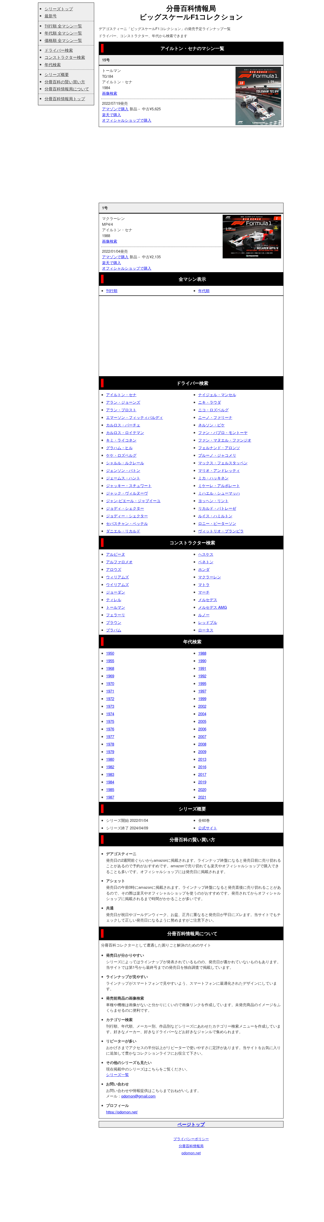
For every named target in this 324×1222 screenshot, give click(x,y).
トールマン (115, 607)
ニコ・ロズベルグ (213, 409)
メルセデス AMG (212, 607)
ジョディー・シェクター (127, 515)
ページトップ (191, 1124)
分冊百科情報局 (191, 1145)
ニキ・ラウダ (209, 402)
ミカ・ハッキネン (213, 477)
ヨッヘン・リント (213, 500)
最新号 (51, 16)
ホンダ (204, 569)
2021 (202, 797)
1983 (110, 774)
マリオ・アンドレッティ (219, 470)
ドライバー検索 (59, 50)
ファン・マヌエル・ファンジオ (224, 440)
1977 (110, 736)
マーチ (204, 592)
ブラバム (113, 629)
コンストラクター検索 (65, 57)
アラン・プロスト (121, 409)
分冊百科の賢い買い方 (65, 82)
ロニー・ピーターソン (217, 523)
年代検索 (53, 64)
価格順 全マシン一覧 (63, 40)
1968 (110, 668)
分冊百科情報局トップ (65, 98)
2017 (202, 774)
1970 (110, 683)
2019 (202, 781)
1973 (110, 706)
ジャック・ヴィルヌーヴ (127, 493)
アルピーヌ (115, 554)
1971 (110, 691)
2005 (202, 721)
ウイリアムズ (117, 584)
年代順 (204, 290)
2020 (202, 789)
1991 (202, 668)
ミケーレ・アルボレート (219, 485)
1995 (202, 683)
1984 (110, 781)
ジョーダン (115, 592)
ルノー (204, 614)
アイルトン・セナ (121, 394)
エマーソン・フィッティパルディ (134, 417)
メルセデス (207, 599)
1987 (110, 797)
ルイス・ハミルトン (215, 515)
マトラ (204, 584)
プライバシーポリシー (191, 1138)
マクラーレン (209, 576)
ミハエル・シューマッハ (219, 493)
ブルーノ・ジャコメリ (217, 455)
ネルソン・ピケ (211, 424)
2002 (202, 706)
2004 (202, 713)
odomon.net (191, 1152)
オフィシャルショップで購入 (126, 120)
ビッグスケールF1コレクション (191, 17)
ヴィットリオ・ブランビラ (221, 530)
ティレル (113, 599)
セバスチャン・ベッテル (127, 523)
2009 (202, 751)
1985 (110, 789)
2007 (202, 736)
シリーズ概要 (57, 74)
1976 (110, 728)
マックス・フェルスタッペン (223, 462)
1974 (110, 713)
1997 (202, 691)
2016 (202, 766)
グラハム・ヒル (119, 447)
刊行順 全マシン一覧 (63, 26)
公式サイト (207, 827)
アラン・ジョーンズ (123, 402)
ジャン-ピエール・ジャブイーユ (133, 500)
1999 (202, 698)
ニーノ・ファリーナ (215, 417)
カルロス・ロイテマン (125, 432)
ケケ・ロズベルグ (121, 455)
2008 (202, 744)
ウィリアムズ (117, 576)
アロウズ (113, 569)
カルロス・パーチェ (123, 424)
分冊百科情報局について (67, 89)
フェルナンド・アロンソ (219, 447)
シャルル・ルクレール (125, 462)
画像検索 (109, 93)
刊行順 (111, 290)
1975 (110, 721)
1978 (110, 744)
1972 (110, 698)
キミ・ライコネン (121, 440)
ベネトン (205, 561)
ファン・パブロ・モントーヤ (223, 432)
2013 (202, 759)
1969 (110, 675)
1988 (202, 653)
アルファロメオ (119, 561)
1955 (110, 660)
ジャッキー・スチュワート (129, 485)
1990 (202, 660)
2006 (202, 728)
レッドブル (207, 622)
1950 (110, 653)
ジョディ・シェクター (125, 508)
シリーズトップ (59, 9)
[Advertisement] (191, 165)
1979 (110, 751)
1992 (202, 675)
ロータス (205, 629)
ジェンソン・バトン (123, 470)
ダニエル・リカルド (123, 530)
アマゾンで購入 (115, 108)
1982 (110, 766)
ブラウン (113, 622)
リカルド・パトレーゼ (217, 508)
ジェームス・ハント (123, 477)
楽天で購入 (111, 114)
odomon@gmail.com (138, 1096)
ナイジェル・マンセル (217, 394)
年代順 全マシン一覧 (63, 33)
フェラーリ (115, 614)
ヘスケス (205, 554)
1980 (110, 759)
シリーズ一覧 (117, 1074)
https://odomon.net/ (122, 1111)
